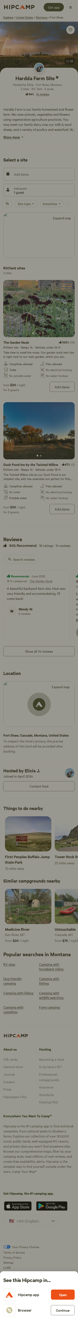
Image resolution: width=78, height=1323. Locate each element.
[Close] (39, 661)
